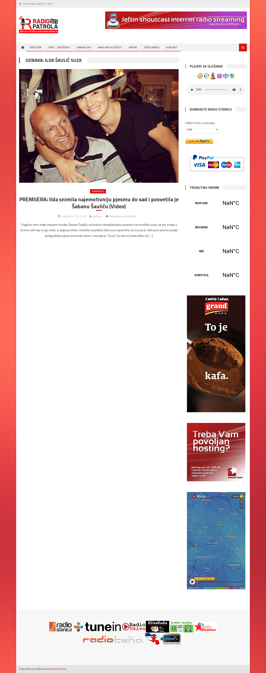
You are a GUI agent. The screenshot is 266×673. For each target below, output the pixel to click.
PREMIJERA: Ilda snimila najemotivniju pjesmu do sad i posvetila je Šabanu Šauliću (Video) (99, 203)
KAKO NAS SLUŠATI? (110, 47)
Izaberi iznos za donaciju (200, 123)
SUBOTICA (216, 275)
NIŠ (216, 251)
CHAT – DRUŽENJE (59, 47)
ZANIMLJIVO (84, 47)
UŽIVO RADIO (151, 47)
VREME (133, 47)
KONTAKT (172, 47)
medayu (97, 216)
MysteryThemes (58, 669)
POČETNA (35, 47)
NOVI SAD (216, 203)
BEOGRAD (216, 227)
